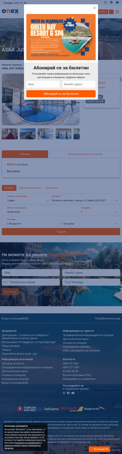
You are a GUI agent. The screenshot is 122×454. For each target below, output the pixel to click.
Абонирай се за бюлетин (61, 94)
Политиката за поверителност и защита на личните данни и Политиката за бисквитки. (23, 445)
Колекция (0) (100, 449)
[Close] (94, 7)
